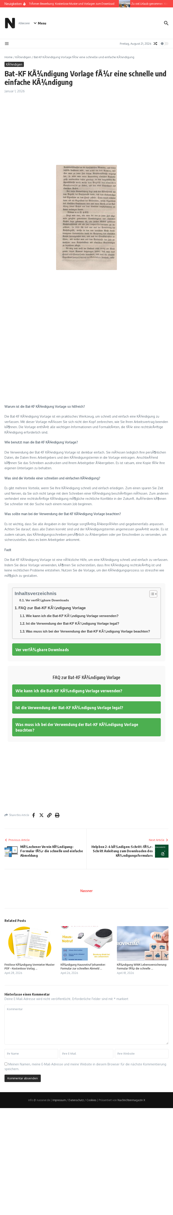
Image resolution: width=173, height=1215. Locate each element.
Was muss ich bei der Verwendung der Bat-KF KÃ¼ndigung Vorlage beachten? (88, 631)
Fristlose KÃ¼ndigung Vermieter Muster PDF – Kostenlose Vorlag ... (30, 966)
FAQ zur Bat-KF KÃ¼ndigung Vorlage (52, 608)
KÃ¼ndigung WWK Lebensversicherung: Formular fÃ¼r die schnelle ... (142, 966)
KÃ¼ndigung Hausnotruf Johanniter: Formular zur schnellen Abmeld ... (83, 966)
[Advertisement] (86, 131)
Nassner (86, 891)
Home (9, 57)
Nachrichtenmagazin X (131, 1100)
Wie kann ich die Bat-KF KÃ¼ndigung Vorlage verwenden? (72, 616)
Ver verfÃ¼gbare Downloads (47, 600)
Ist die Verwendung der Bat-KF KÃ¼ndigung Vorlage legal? (72, 623)
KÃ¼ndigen (23, 57)
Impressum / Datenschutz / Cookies (74, 1100)
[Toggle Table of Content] (151, 594)
